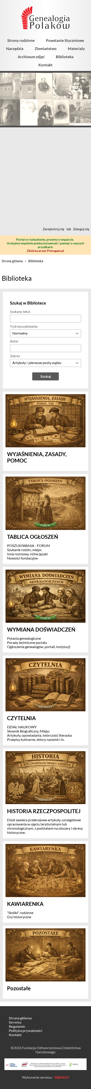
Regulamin (17, 1026)
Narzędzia (14, 48)
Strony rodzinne (21, 40)
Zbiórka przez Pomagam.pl (45, 251)
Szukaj (45, 376)
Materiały (76, 48)
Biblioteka (65, 56)
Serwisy (15, 1022)
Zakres (15, 356)
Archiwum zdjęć (31, 56)
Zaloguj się (81, 229)
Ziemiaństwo (46, 48)
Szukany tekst (20, 312)
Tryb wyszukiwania (24, 326)
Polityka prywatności (25, 1030)
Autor (14, 341)
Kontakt (45, 65)
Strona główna (12, 261)
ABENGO (61, 1077)
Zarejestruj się (53, 229)
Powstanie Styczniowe (65, 40)
